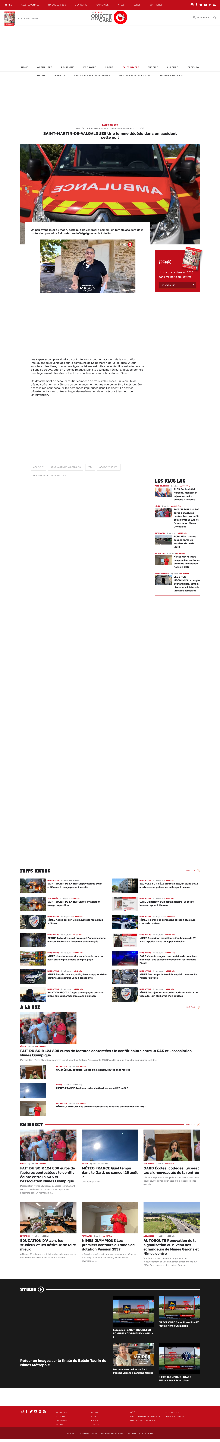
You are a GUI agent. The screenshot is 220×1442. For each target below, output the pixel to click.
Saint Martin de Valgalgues (65, 467)
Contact (71, 1433)
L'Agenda (193, 67)
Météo (41, 76)
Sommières (156, 5)
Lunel (137, 5)
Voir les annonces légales (135, 76)
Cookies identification (112, 1433)
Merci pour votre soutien (140, 1433)
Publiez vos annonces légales (92, 76)
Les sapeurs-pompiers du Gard (50, 475)
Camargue (102, 5)
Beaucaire (81, 5)
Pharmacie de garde (171, 76)
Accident (38, 467)
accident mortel (108, 467)
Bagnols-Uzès (57, 5)
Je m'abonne (168, 285)
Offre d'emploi (172, 1412)
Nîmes (8, 5)
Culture (172, 67)
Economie (89, 67)
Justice (153, 67)
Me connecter (203, 17)
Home (24, 67)
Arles (121, 5)
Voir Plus (190, 871)
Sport (109, 67)
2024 (90, 467)
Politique (67, 67)
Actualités (44, 67)
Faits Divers (131, 67)
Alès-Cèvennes (30, 5)
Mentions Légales (88, 1433)
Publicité (59, 76)
